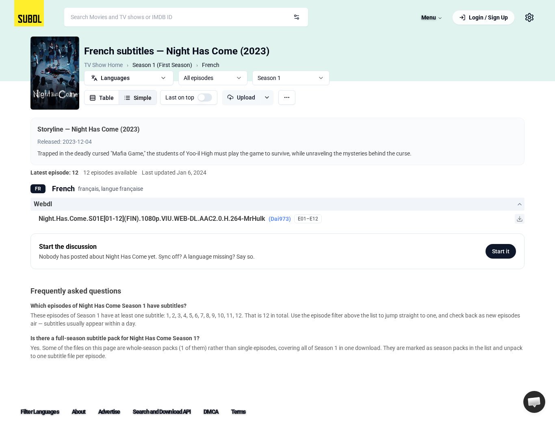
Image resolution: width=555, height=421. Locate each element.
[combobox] (186, 17)
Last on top (179, 97)
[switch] (204, 97)
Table (106, 98)
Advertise (109, 411)
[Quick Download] (520, 219)
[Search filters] (296, 17)
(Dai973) (280, 219)
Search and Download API (162, 411)
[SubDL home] (29, 13)
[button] (534, 402)
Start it (500, 251)
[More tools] (286, 97)
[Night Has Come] (54, 73)
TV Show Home (103, 65)
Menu (428, 17)
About (79, 411)
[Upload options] (266, 97)
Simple (143, 98)
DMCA (211, 411)
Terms (238, 411)
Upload (246, 97)
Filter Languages (40, 411)
